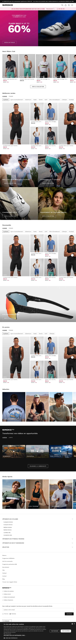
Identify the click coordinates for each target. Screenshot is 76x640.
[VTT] (60, 407)
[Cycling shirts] (13, 407)
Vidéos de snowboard (9, 597)
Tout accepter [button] (66, 631)
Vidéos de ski (7, 594)
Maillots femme (7, 529)
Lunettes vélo (7, 532)
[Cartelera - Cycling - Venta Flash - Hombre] (38, 28)
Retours (4, 555)
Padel (35, 99)
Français (7, 621)
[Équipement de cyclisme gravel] (57, 203)
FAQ (3, 570)
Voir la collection (38, 86)
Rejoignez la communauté (38, 466)
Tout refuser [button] (54, 631)
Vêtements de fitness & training (13, 539)
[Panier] (65, 5)
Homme (4, 96)
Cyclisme (5, 99)
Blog (3, 579)
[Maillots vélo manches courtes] (19, 170)
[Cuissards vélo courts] (57, 170)
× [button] (74, 623)
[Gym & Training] (37, 494)
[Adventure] (60, 494)
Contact (4, 576)
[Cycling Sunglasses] (38, 304)
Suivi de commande (7, 561)
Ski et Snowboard (54, 99)
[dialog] (38, 631)
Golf (46, 99)
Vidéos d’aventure (8, 600)
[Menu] (72, 5)
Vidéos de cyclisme (9, 591)
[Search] (62, 5)
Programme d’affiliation (8, 558)
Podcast (4, 573)
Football (71, 99)
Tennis (40, 99)
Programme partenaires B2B (9, 564)
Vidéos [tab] (4, 437)
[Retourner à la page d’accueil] (7, 5)
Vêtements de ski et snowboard (13, 543)
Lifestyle (64, 99)
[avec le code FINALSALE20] (54, 9)
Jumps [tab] (11, 437)
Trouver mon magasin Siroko (9, 582)
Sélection (5, 547)
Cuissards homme (8, 522)
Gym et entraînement (17, 99)
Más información (7, 633)
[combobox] (72, 624)
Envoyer (69, 613)
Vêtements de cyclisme (10, 519)
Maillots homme (8, 527)
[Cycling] (13, 494)
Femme (11, 96)
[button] (26, 635)
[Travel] (37, 407)
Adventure (28, 99)
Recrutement (5, 567)
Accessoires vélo (8, 535)
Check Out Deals (9, 42)
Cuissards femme (8, 524)
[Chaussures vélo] (19, 203)
